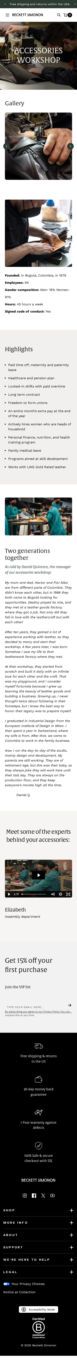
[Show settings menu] (60, 894)
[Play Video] (9, 894)
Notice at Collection (19, 1292)
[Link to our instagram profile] (25, 1197)
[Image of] (38, 146)
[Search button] (59, 15)
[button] (7, 15)
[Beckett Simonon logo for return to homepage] (27, 14)
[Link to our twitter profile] (43, 1197)
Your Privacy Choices (28, 1284)
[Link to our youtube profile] (52, 1197)
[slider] (34, 894)
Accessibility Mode (42, 1309)
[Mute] (52, 894)
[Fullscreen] (68, 894)
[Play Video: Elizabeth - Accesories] (38, 875)
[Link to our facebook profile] (34, 1197)
